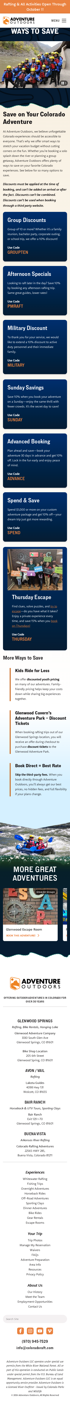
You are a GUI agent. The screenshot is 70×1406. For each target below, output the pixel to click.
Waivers (35, 1250)
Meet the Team (35, 1297)
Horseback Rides (35, 1193)
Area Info (35, 1264)
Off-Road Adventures (35, 1198)
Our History (35, 1292)
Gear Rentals (35, 1218)
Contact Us (35, 1306)
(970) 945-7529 (35, 1341)
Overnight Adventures (35, 1188)
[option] (30, 914)
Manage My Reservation (35, 1245)
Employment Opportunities (35, 1301)
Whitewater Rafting (35, 1179)
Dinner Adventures (35, 1208)
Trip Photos (35, 1240)
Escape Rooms (35, 1222)
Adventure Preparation (35, 1260)
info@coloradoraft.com (35, 1348)
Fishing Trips (35, 1184)
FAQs (35, 1255)
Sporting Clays (35, 1203)
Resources (35, 1269)
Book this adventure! (20, 935)
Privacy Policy (35, 1274)
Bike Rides (35, 1213)
